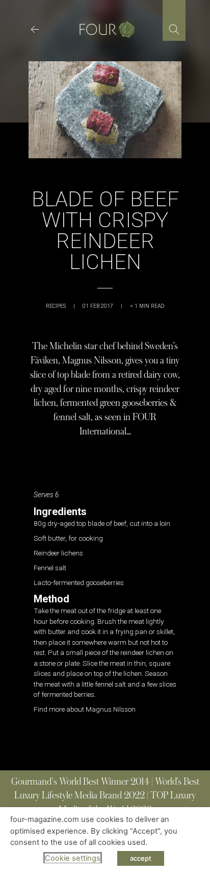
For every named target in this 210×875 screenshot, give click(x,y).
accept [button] (140, 858)
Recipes (56, 306)
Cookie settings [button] (72, 858)
